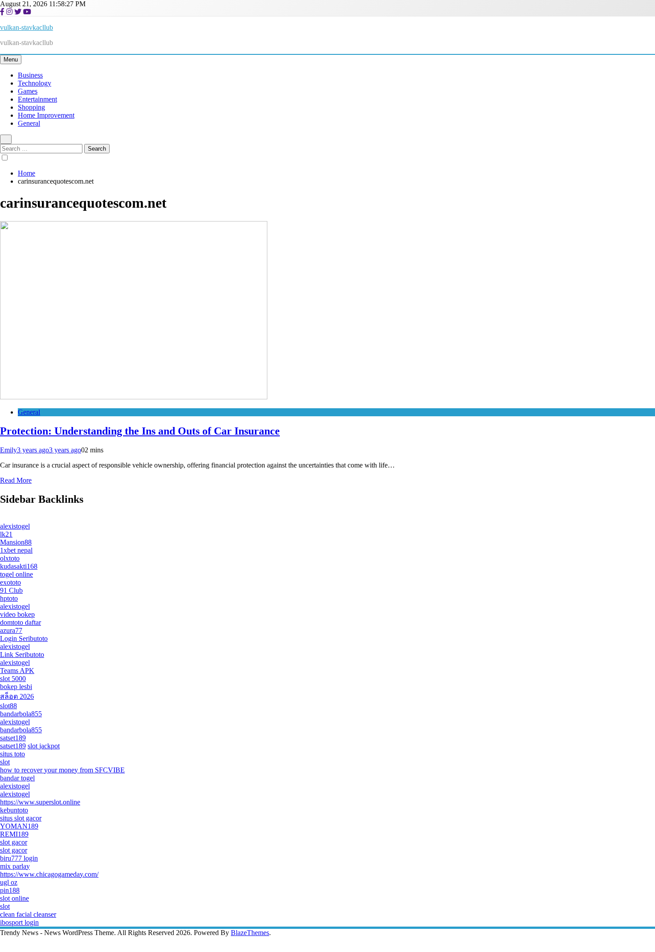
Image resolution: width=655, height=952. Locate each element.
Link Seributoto (22, 654)
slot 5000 (13, 678)
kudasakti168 (18, 566)
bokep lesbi (16, 686)
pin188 (10, 890)
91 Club (11, 590)
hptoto (9, 598)
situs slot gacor (20, 818)
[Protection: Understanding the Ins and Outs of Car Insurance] (133, 397)
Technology (34, 83)
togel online (16, 574)
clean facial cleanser (28, 914)
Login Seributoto (24, 638)
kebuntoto (14, 810)
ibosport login (19, 922)
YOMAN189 (19, 826)
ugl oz (8, 882)
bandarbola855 (21, 714)
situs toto (12, 754)
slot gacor (13, 842)
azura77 (11, 630)
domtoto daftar (20, 622)
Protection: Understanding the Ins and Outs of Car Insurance (140, 431)
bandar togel (17, 778)
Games (27, 91)
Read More (16, 480)
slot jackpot (44, 746)
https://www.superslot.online (40, 802)
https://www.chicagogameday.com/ (49, 874)
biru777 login (19, 858)
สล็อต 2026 (17, 696)
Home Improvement (46, 115)
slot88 (8, 706)
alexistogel (15, 526)
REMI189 (14, 834)
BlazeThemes (250, 932)
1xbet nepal (16, 550)
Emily (8, 450)
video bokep (17, 614)
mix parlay (15, 866)
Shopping (31, 107)
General (29, 123)
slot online (14, 898)
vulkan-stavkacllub (26, 27)
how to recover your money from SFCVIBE (62, 770)
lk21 (6, 534)
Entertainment (37, 99)
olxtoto (10, 558)
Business (30, 75)
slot (5, 762)
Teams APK (17, 670)
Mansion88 (16, 542)
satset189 (13, 738)
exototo (10, 582)
